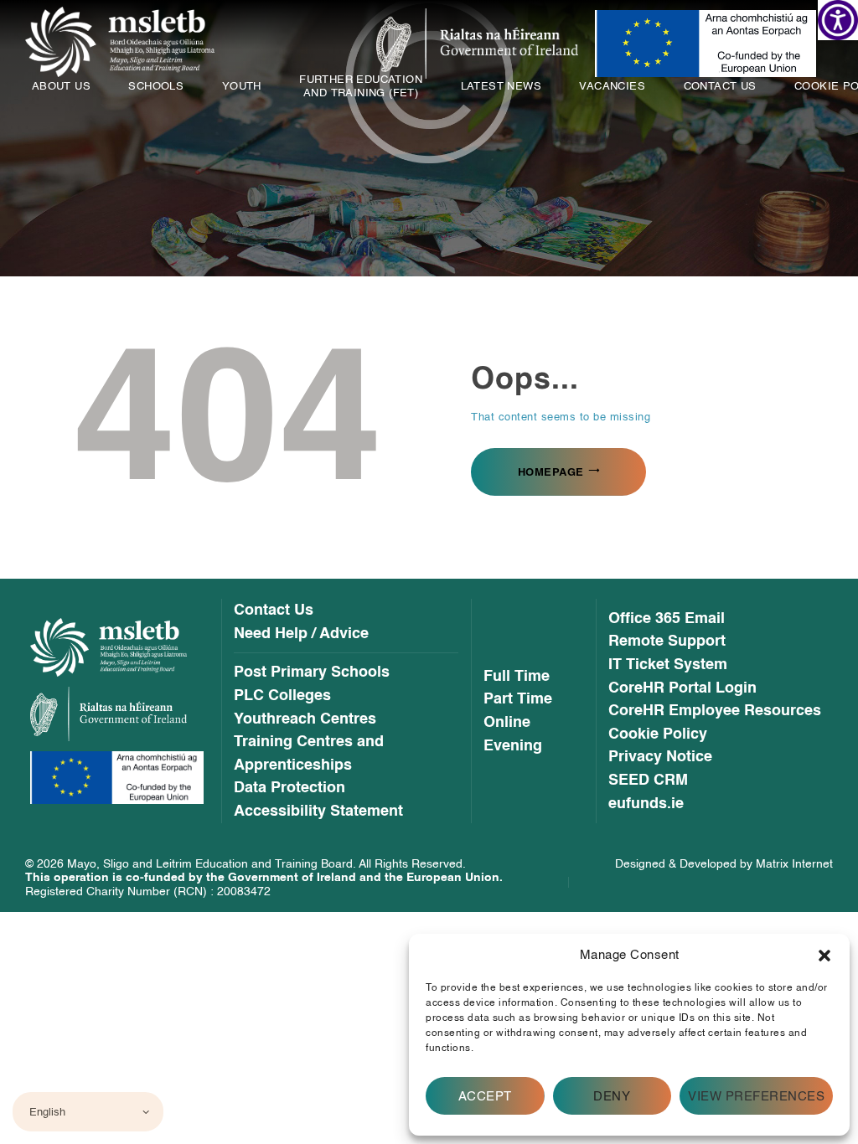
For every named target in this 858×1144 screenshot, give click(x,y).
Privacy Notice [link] (660, 757)
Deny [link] (611, 1096)
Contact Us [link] (273, 610)
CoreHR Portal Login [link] (682, 688)
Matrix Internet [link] (794, 863)
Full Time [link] (516, 676)
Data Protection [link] (289, 788)
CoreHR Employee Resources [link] (714, 711)
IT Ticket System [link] (667, 665)
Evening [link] (512, 746)
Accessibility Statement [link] (318, 811)
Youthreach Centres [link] (305, 719)
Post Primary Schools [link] (312, 672)
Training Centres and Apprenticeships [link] (309, 753)
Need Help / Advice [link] (301, 634)
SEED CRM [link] (648, 780)
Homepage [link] (551, 472)
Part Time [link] (517, 699)
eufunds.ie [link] (646, 804)
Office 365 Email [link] (666, 619)
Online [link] (506, 722)
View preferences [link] (756, 1096)
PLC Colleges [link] (282, 696)
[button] (824, 955)
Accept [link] (485, 1096)
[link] (838, 20)
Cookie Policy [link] (657, 734)
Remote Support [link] (667, 641)
